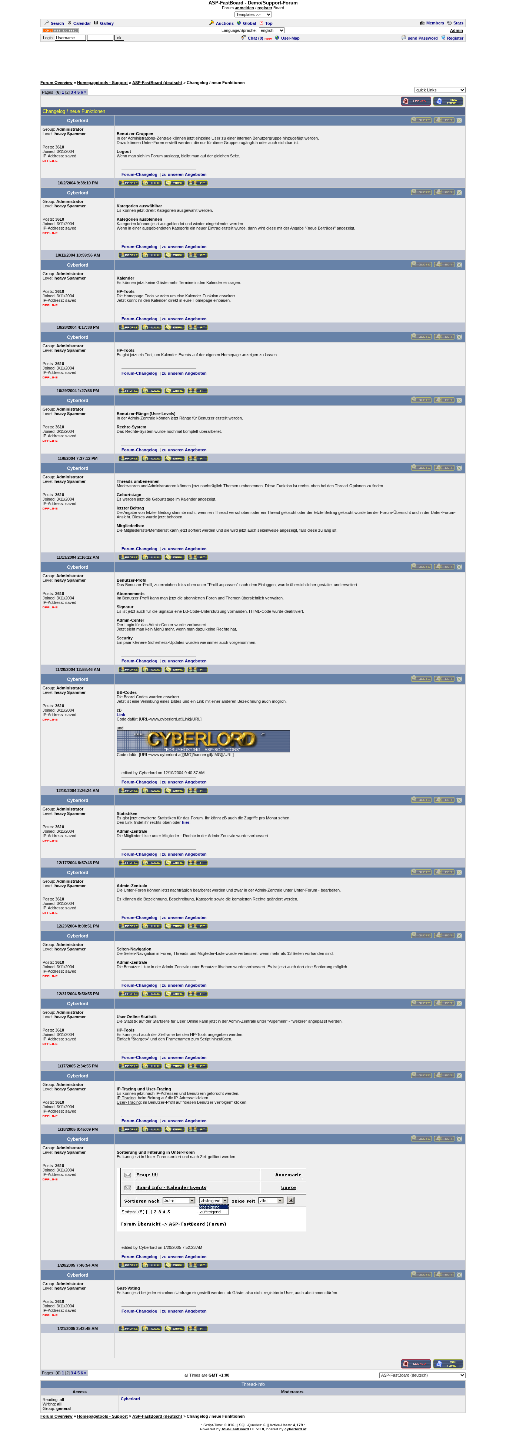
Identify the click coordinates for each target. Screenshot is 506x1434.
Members (435, 23)
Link (121, 714)
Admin (456, 30)
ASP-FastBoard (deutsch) (157, 82)
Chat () (255, 38)
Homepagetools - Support (102, 82)
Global (249, 23)
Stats (458, 23)
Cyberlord (130, 1399)
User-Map (290, 38)
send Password (423, 38)
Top (269, 23)
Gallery (107, 23)
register (264, 8)
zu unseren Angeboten (184, 174)
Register (455, 38)
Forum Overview (56, 82)
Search (57, 23)
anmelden (244, 8)
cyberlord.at (295, 1429)
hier (185, 822)
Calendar (82, 23)
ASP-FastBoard (235, 1429)
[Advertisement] (253, 59)
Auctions (225, 23)
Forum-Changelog (139, 174)
